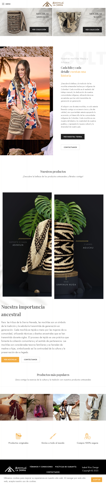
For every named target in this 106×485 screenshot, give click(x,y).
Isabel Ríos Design (90, 467)
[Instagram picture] (13, 407)
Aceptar (96, 480)
